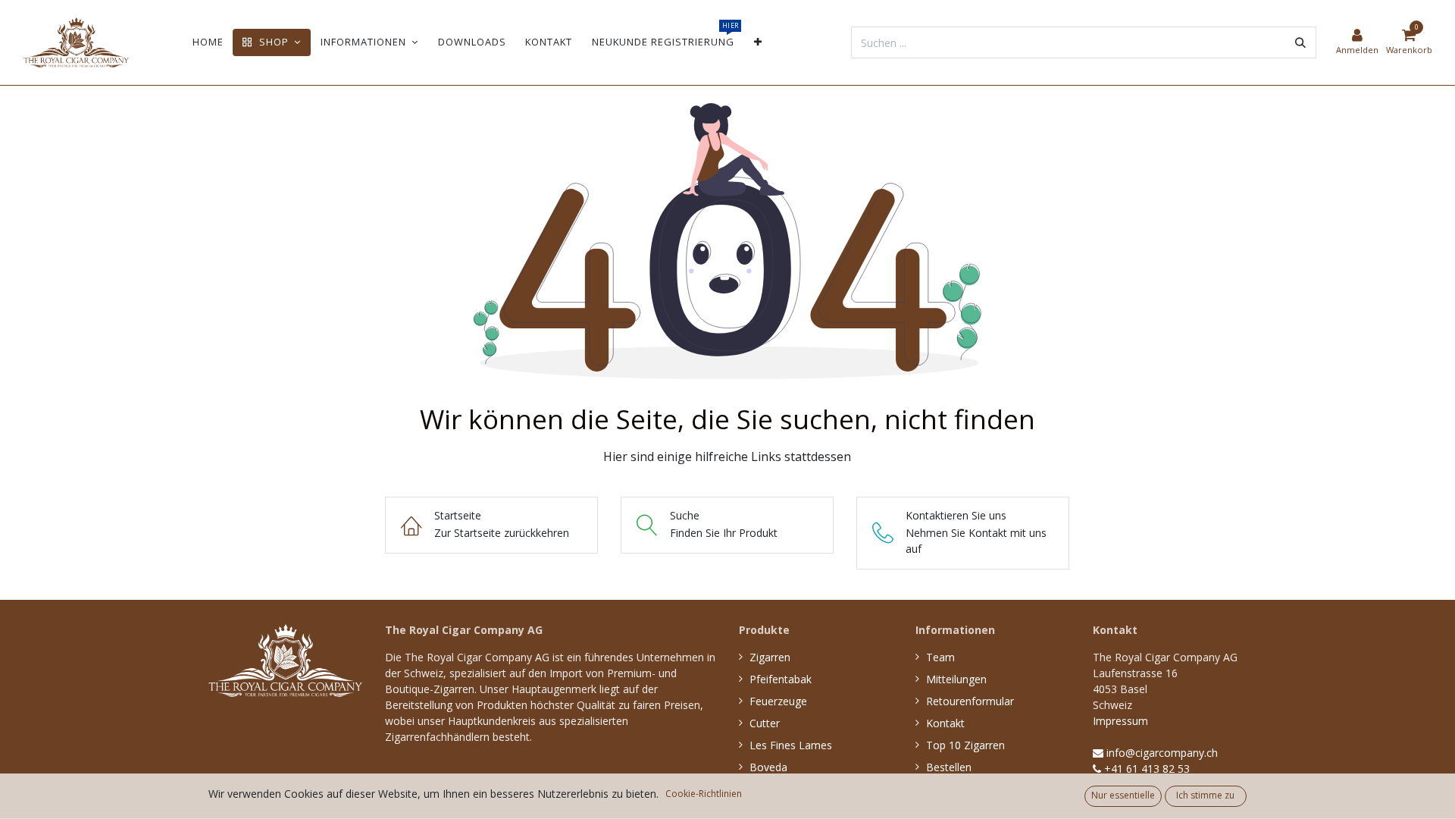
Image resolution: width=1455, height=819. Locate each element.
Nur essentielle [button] (1123, 795)
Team (940, 657)
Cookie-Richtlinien (703, 793)
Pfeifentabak (780, 679)
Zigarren (769, 657)
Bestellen (949, 767)
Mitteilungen (956, 679)
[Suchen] (1300, 42)
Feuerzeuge (778, 701)
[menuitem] (208, 42)
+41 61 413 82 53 (1145, 768)
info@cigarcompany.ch (1160, 752)
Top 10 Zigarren (965, 745)
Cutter (764, 723)
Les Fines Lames (790, 745)
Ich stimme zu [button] (1205, 795)
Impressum (1120, 721)
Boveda (768, 767)
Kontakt (945, 723)
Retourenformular (970, 701)
